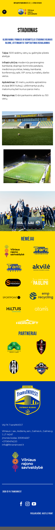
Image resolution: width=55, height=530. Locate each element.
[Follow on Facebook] (21, 504)
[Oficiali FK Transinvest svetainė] (27, 12)
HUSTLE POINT (47, 513)
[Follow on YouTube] (34, 504)
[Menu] (4, 12)
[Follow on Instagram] (27, 504)
